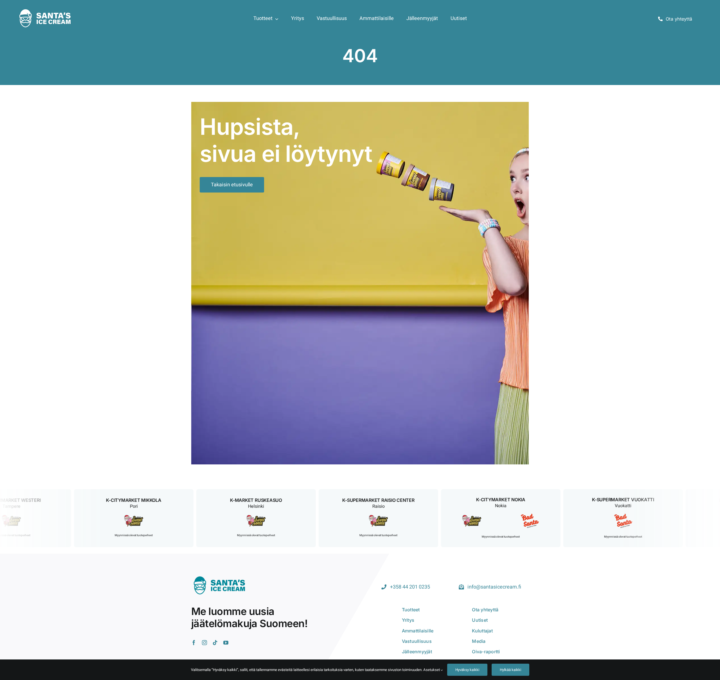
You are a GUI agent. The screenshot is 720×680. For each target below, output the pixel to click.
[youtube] (225, 642)
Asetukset (432, 669)
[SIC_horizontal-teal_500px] (219, 576)
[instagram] (204, 642)
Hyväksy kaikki (467, 669)
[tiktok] (215, 642)
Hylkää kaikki (510, 669)
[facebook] (193, 642)
